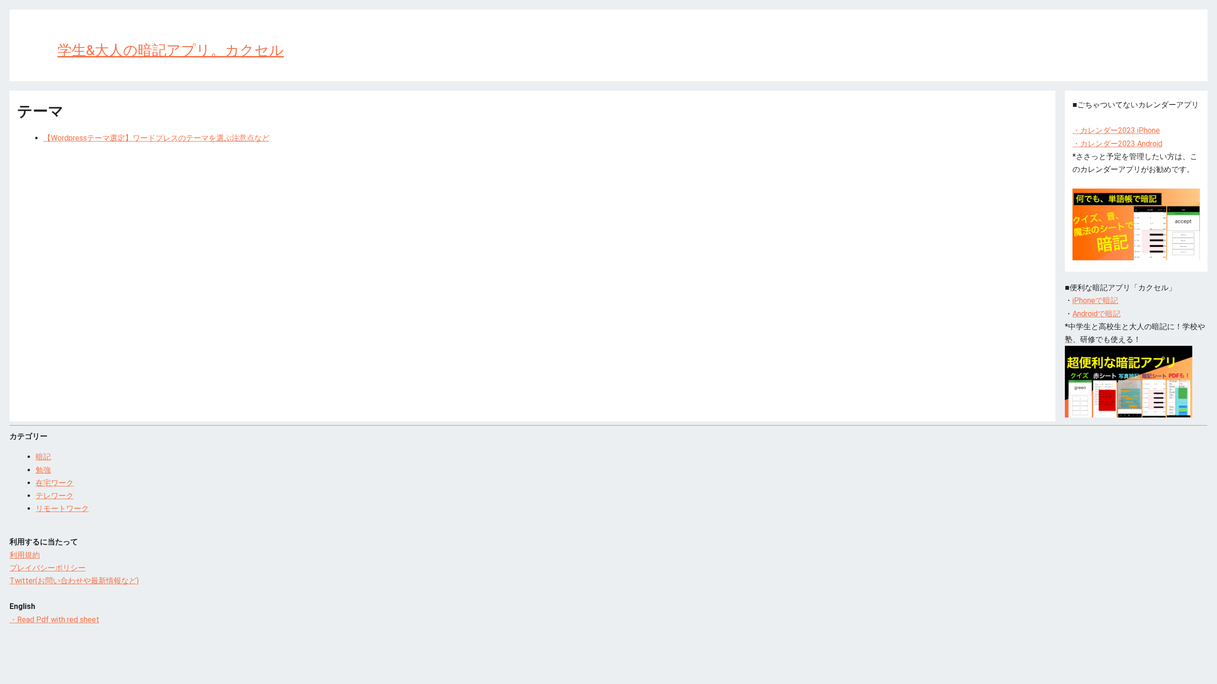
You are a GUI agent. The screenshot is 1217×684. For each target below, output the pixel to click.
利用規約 (25, 555)
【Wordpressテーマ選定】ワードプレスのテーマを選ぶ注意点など (156, 137)
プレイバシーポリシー (48, 567)
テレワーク (55, 495)
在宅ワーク (55, 482)
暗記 (43, 456)
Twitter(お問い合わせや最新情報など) (74, 580)
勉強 (43, 470)
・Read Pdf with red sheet (54, 619)
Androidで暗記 (1096, 313)
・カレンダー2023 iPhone (1116, 130)
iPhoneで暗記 (1095, 300)
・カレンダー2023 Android (1117, 143)
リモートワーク (62, 508)
